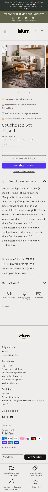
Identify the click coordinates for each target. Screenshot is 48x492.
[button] (5, 31)
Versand (12, 140)
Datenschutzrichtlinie (12, 369)
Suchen (5, 394)
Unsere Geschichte (11, 355)
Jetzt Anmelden (35, 457)
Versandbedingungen (12, 376)
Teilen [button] (6, 307)
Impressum (7, 366)
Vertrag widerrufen (11, 383)
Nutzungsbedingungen (12, 379)
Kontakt (5, 352)
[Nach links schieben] (18, 93)
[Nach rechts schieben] (30, 93)
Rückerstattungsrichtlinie (14, 373)
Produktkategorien (10, 397)
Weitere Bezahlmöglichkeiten (24, 171)
